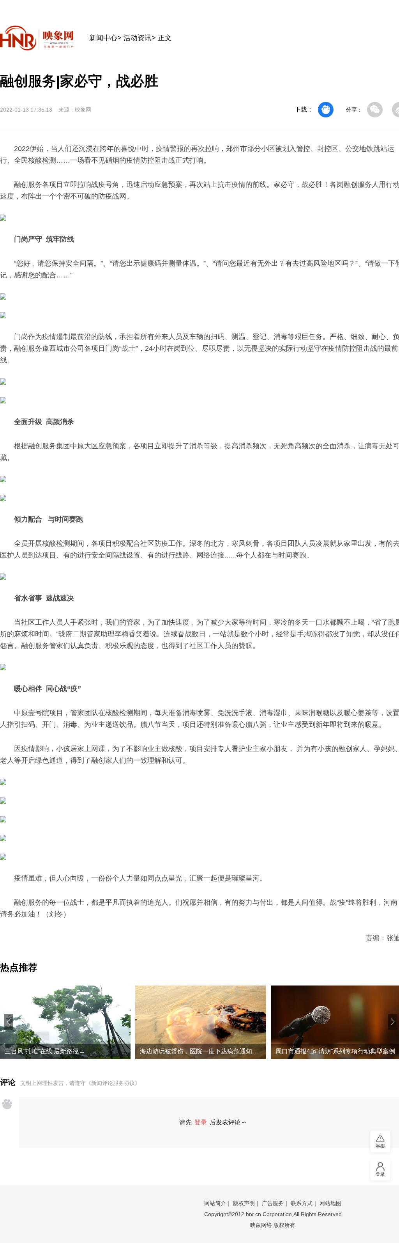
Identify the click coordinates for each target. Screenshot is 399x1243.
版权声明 (244, 1203)
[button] (8, 1022)
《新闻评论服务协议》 (113, 1083)
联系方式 (301, 1203)
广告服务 (273, 1203)
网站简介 (215, 1203)
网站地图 (330, 1203)
